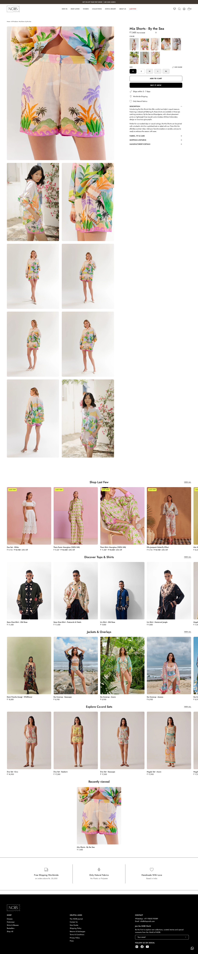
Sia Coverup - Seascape (63, 697)
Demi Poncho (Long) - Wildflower (19, 697)
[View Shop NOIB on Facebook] (142, 942)
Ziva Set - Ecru (12, 772)
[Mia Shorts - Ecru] (165, 44)
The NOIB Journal (76, 915)
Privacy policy (75, 933)
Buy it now (156, 85)
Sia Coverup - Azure (108, 697)
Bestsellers (10, 924)
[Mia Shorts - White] (155, 44)
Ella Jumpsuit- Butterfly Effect (158, 547)
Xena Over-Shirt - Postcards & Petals (67, 622)
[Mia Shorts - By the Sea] (144, 44)
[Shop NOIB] (13, 9)
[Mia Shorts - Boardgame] (134, 44)
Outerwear (11, 918)
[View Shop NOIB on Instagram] (137, 942)
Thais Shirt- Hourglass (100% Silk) (113, 547)
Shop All (10, 927)
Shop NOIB (32, 953)
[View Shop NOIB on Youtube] (147, 942)
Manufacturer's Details (140, 144)
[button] (179, 9)
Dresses (9, 915)
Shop (9, 911)
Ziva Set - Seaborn (61, 772)
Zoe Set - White (13, 547)
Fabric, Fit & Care (137, 136)
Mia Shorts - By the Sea (25, 21)
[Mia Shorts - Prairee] (176, 44)
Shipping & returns (138, 140)
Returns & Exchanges (77, 927)
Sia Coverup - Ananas (155, 697)
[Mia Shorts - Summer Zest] (144, 58)
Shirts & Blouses (13, 921)
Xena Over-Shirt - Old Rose (17, 622)
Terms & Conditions (77, 930)
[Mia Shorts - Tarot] (155, 58)
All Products (14, 21)
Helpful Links (76, 911)
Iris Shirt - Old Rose (107, 622)
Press (72, 937)
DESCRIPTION (135, 106)
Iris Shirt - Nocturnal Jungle (157, 622)
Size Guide (74, 921)
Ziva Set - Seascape (107, 772)
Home (8, 21)
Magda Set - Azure (154, 772)
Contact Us (74, 918)
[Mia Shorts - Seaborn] (134, 58)
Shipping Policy (75, 924)
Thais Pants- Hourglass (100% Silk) (67, 547)
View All (187, 482)
